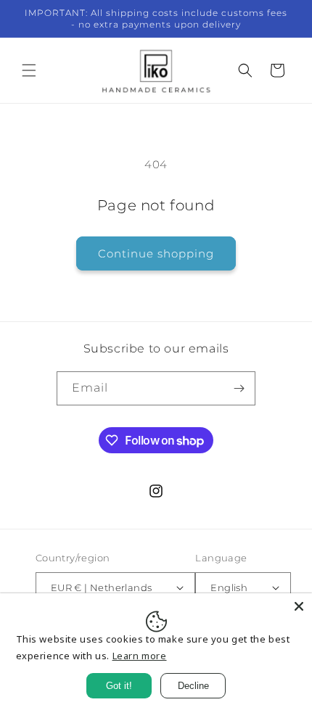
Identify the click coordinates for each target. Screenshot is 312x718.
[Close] (299, 606)
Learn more (139, 655)
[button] (29, 70)
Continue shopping (156, 253)
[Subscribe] (239, 388)
